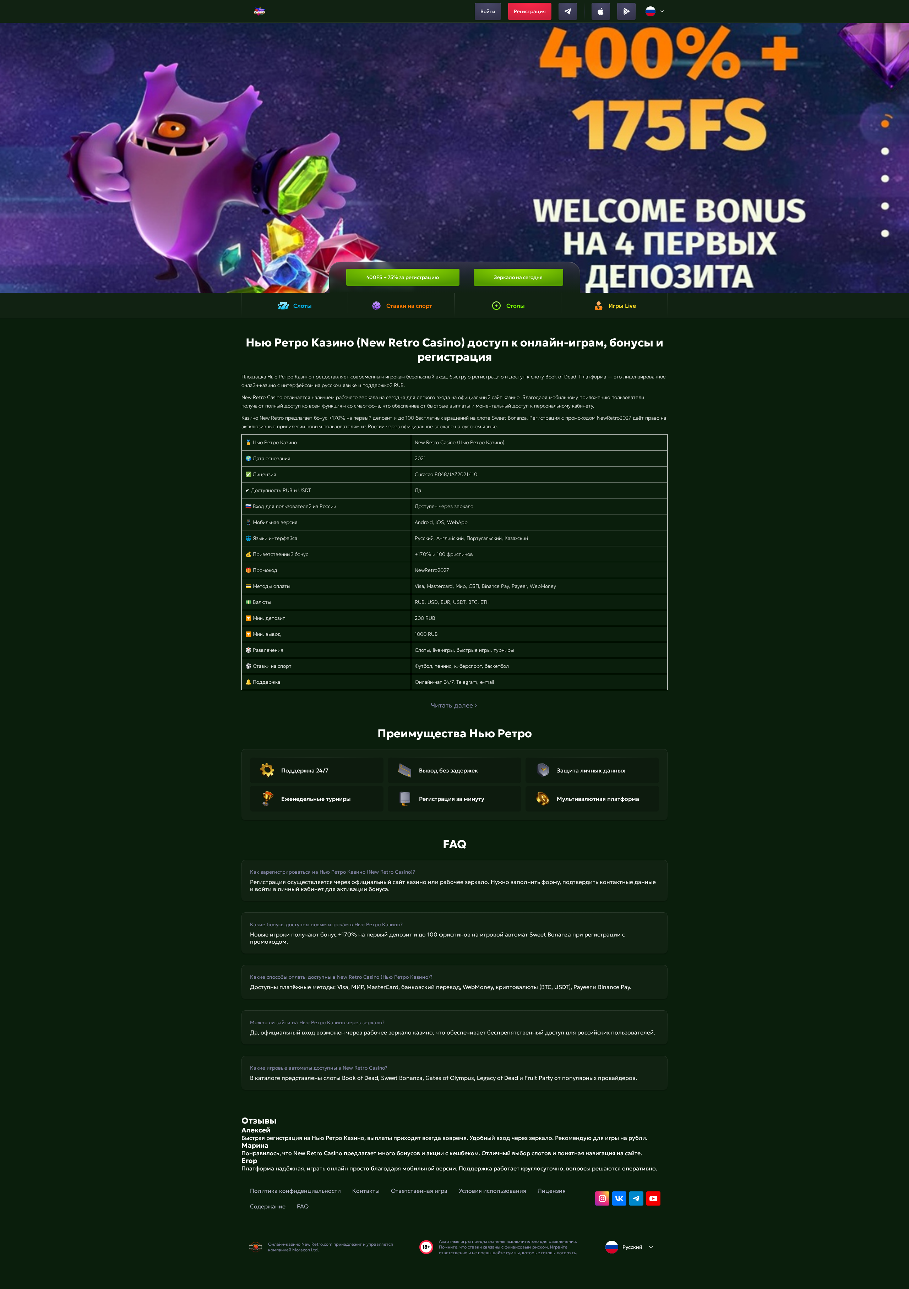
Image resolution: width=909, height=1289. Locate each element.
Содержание (267, 1206)
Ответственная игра (419, 1190)
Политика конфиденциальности (295, 1190)
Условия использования (492, 1190)
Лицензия (552, 1190)
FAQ (303, 1206)
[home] (259, 11)
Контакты (366, 1190)
